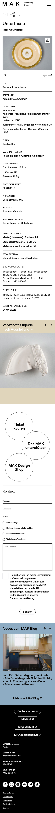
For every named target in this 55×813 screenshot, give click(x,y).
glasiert (18, 155)
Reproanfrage (12, 522)
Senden (27, 612)
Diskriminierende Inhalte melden (19, 528)
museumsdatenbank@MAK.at (13, 763)
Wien (7, 120)
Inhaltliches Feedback (15, 533)
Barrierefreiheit (9, 804)
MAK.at (26, 719)
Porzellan (8, 155)
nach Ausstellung (16, 329)
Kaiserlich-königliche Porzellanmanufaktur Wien (26, 115)
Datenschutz (8, 796)
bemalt (27, 155)
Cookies (6, 808)
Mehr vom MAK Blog (26, 698)
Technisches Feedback (16, 539)
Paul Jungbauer (25, 124)
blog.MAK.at (26, 727)
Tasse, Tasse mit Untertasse (18, 223)
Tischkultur (9, 144)
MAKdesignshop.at (26, 735)
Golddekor (38, 155)
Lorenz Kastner (28, 129)
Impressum (7, 800)
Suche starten (26, 711)
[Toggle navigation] (49, 4)
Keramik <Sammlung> (15, 99)
